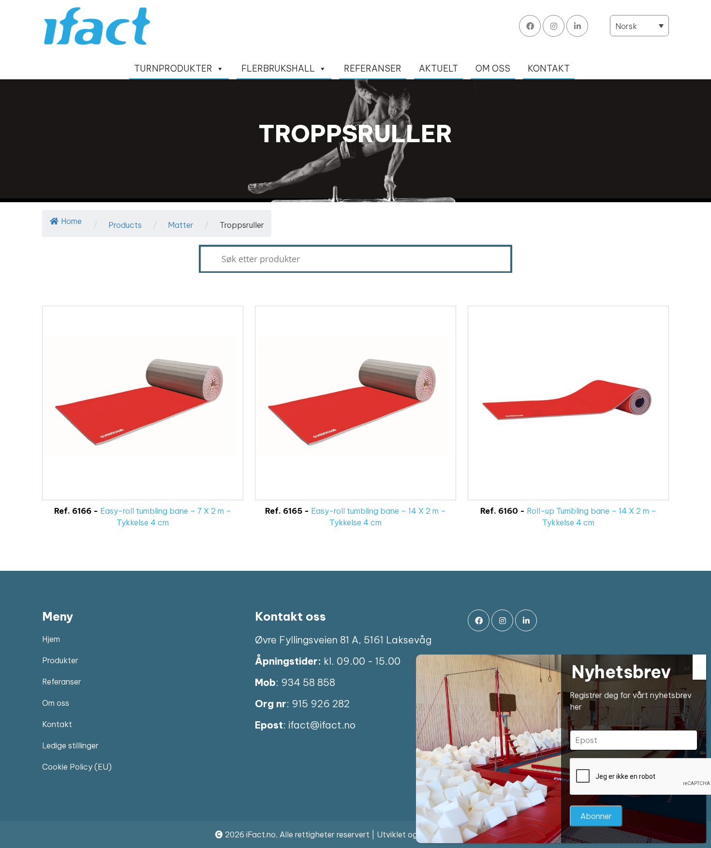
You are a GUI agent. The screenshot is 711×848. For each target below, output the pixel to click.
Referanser (61, 681)
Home (71, 221)
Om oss (55, 703)
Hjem (51, 639)
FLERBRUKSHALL (278, 68)
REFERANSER (372, 68)
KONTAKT (549, 68)
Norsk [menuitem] (626, 26)
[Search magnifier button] (207, 259)
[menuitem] (639, 25)
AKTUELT (438, 68)
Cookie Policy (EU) (77, 767)
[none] (639, 25)
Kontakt (57, 724)
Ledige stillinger (70, 745)
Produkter (60, 660)
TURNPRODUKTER (173, 68)
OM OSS (492, 68)
